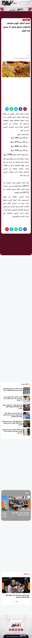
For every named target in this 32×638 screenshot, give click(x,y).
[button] (16, 519)
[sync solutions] (23, 636)
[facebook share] (20, 109)
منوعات (26, 20)
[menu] (30, 9)
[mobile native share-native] (25, 109)
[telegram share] (7, 109)
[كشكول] (16, 625)
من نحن (23, 633)
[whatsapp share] (11, 109)
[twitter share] (16, 109)
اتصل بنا (8, 633)
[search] (1, 9)
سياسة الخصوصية (16, 633)
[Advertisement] (15, 43)
